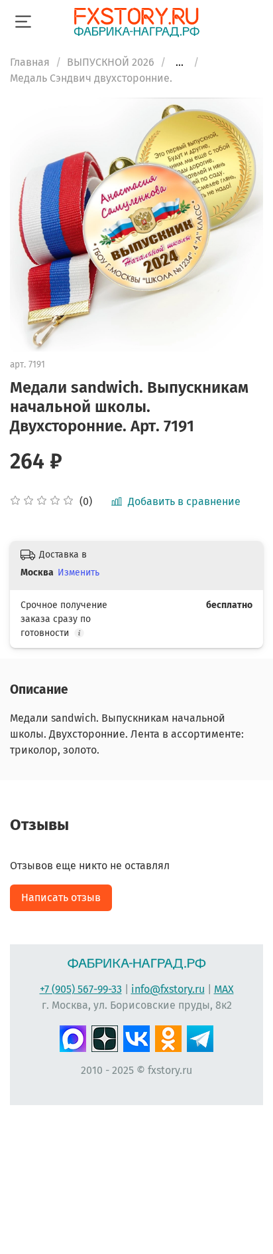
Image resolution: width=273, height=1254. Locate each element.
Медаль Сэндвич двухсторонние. (91, 78)
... (180, 62)
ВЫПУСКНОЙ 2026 (110, 62)
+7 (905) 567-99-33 (81, 989)
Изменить (78, 572)
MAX (224, 989)
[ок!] (168, 1036)
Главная (30, 62)
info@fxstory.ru (168, 989)
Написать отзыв (61, 897)
